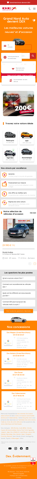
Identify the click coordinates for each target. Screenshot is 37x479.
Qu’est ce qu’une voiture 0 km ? (13, 278)
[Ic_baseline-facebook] (21, 448)
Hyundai (31, 430)
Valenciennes (13, 418)
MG (34, 432)
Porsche (3, 436)
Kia (11, 432)
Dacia (19, 430)
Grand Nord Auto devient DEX (20, 2)
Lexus (30, 432)
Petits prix (10, 141)
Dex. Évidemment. (18, 456)
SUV (27, 141)
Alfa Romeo (15, 428)
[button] (30, 263)
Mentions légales (18, 473)
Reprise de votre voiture (16, 202)
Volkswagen (15, 438)
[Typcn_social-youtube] (10, 448)
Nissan (18, 434)
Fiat (22, 430)
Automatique (27, 158)
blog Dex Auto (27, 418)
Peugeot (28, 434)
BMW (24, 428)
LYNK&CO (16, 432)
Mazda (3, 434)
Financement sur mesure (17, 183)
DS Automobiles (11, 430)
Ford (26, 430)
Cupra (3, 430)
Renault (9, 436)
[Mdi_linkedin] (27, 448)
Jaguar (3, 432)
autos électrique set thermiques (11, 424)
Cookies (18, 477)
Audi (20, 428)
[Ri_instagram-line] (16, 448)
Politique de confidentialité (18, 475)
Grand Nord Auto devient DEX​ (16, 20)
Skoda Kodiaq (7, 252)
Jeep (8, 432)
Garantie (11, 174)
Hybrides (10, 158)
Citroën (29, 428)
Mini (14, 434)
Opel (22, 434)
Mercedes (9, 434)
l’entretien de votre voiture (26, 420)
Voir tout (33, 213)
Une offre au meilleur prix (17, 193)
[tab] (18, 278)
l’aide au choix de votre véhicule (11, 422)
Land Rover (24, 432)
